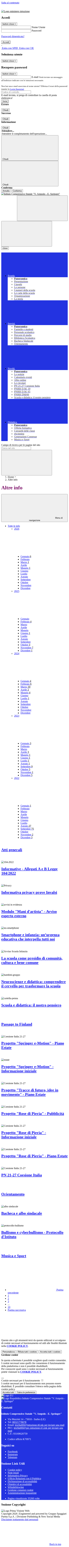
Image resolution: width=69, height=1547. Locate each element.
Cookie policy (15, 1469)
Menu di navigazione (46, 519)
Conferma (17, 191)
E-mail (35, 77)
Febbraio (25, 559)
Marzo (25, 562)
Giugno (24, 571)
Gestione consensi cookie (20, 1490)
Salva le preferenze (26, 1392)
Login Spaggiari (17, 89)
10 (9, 1307)
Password (36, 30)
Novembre (26, 585)
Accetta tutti (50, 1352)
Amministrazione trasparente (22, 1493)
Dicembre (25, 588)
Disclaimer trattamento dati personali (19, 1519)
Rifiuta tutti (27, 1352)
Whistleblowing (16, 1487)
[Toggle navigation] (26, 234)
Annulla (6, 191)
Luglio (24, 573)
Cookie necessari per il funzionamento (21, 1380)
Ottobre (24, 582)
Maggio (25, 568)
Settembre (26, 579)
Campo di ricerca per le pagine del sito (20, 445)
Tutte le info (14, 526)
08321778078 (19, 1422)
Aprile (24, 565)
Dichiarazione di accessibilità (22, 1481)
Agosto (24, 576)
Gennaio (26, 556)
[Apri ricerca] (42, 208)
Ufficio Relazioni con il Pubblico (24, 1478)
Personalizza (9, 1352)
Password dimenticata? (12, 36)
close (5, 248)
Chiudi (5, 110)
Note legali (13, 1472)
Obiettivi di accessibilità (20, 1484)
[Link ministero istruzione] (15, 11)
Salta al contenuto (10, 2)
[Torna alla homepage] (34, 194)
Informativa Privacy (18, 1475)
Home (11, 476)
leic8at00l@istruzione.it (39, 1425)
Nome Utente (38, 27)
